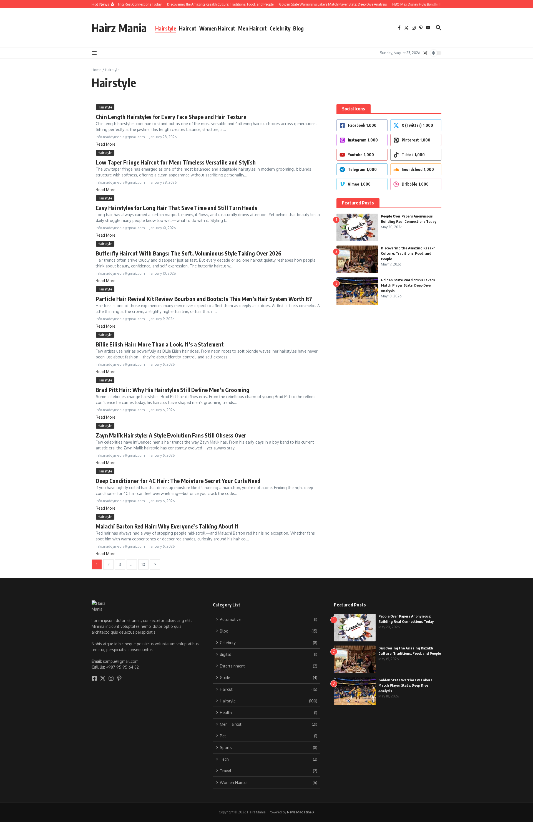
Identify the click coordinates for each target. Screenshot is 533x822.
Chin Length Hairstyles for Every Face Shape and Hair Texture (171, 116)
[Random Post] (425, 53)
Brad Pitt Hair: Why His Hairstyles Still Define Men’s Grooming (172, 389)
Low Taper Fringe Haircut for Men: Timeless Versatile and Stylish (176, 162)
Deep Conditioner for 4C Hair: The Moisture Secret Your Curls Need (178, 480)
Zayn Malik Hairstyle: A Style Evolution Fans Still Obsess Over (171, 435)
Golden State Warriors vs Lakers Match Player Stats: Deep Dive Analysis (408, 285)
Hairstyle (165, 28)
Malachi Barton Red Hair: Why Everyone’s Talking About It (167, 526)
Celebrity (280, 28)
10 (143, 564)
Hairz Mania (119, 28)
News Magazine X (300, 812)
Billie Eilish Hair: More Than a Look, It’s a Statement (160, 344)
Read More (105, 144)
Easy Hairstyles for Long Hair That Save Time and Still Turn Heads (176, 207)
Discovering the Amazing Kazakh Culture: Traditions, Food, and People (408, 253)
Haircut (188, 28)
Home (97, 69)
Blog (298, 28)
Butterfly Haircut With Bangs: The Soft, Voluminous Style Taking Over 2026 (188, 253)
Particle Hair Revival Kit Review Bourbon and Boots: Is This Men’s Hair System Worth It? (204, 298)
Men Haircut (252, 28)
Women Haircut (217, 28)
